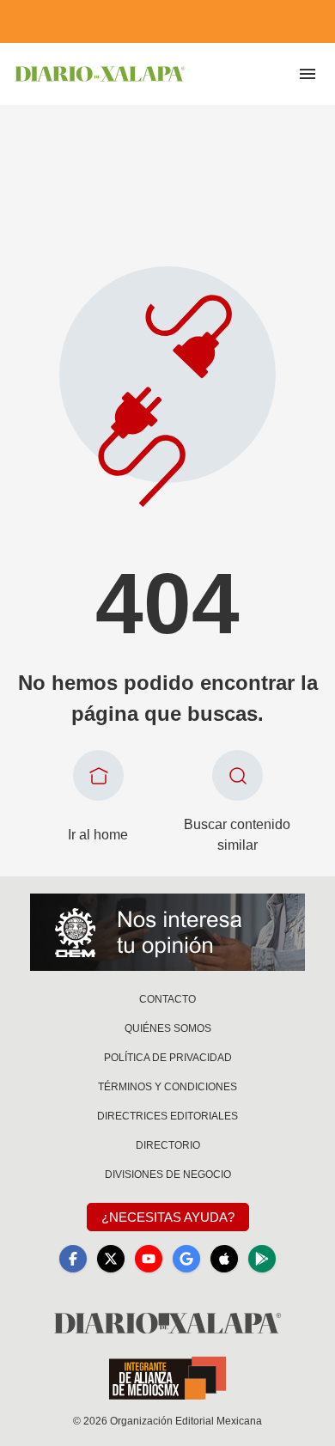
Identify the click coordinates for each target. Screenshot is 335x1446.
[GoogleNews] (186, 1258)
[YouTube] (148, 1258)
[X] (111, 1258)
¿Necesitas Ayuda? (167, 1217)
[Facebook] (73, 1258)
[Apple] (224, 1258)
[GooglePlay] (262, 1258)
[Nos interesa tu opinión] (167, 932)
